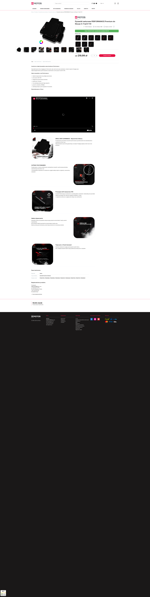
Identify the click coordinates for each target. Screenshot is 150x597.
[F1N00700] (78, 44)
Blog (76, 322)
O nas (77, 318)
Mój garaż (63, 319)
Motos (32, 12)
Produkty (36, 12)
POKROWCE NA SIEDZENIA (68, 8)
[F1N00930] (91, 44)
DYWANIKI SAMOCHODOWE (44, 8)
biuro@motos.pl (34, 291)
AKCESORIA (34, 8)
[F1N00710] (84, 44)
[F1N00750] (78, 37)
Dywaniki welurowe (52, 12)
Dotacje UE (78, 328)
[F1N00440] (110, 37)
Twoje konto (115, 3)
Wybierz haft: (78, 33)
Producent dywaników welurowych (82, 319)
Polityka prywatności (80, 324)
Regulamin (78, 323)
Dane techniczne (37, 61)
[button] (78, 38)
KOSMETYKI (86, 8)
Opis (32, 61)
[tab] (32, 61)
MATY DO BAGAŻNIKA (57, 8)
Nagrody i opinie (79, 329)
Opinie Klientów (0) (47, 61)
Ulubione (62, 322)
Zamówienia (63, 321)
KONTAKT (93, 8)
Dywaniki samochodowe (43, 12)
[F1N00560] (84, 37)
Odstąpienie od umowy (80, 325)
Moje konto (63, 318)
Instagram (94, 3)
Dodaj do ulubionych (113, 26)
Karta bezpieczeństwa (37, 294)
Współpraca (78, 321)
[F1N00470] (104, 37)
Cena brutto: (77, 53)
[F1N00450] (97, 37)
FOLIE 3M (78, 8)
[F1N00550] (91, 37)
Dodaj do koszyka (107, 55)
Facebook (92, 3)
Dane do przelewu (79, 327)
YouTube (96, 3)
